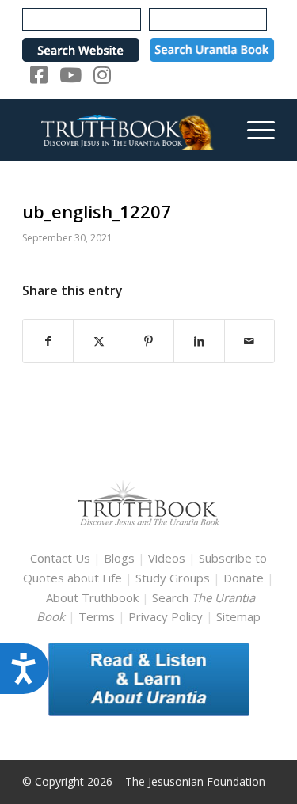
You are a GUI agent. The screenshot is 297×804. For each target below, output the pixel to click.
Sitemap (238, 616)
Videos (166, 558)
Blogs (119, 558)
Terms (96, 616)
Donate (243, 578)
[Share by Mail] (249, 341)
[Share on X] (98, 341)
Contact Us (60, 558)
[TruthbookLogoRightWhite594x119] (123, 129)
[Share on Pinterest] (148, 341)
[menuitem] (253, 129)
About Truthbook (92, 597)
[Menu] (253, 129)
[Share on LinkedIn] (198, 341)
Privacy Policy (165, 616)
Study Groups (174, 578)
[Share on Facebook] (48, 341)
